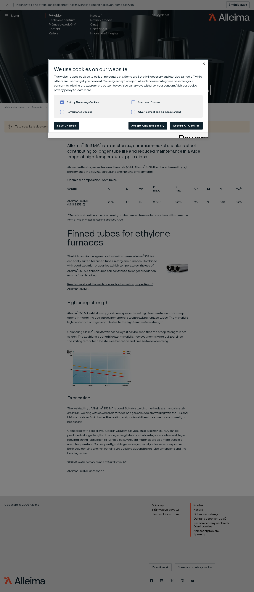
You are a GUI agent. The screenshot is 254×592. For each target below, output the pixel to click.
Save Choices (66, 126)
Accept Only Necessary (147, 126)
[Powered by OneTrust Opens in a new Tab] (192, 136)
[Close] (204, 64)
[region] (128, 98)
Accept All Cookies (186, 126)
